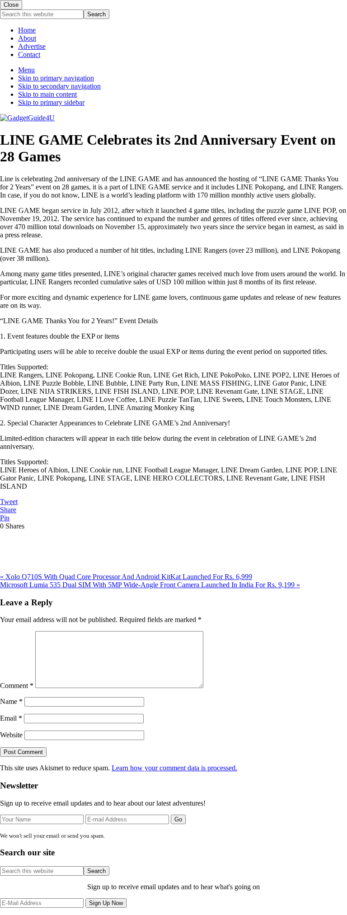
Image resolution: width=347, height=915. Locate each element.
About (27, 38)
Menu (26, 70)
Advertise (32, 46)
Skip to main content (47, 94)
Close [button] (11, 4)
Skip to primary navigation (56, 78)
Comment (16, 685)
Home (27, 30)
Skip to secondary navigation (59, 86)
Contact (29, 54)
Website (11, 735)
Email (11, 718)
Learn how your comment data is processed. (174, 768)
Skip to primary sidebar (51, 102)
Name (11, 701)
